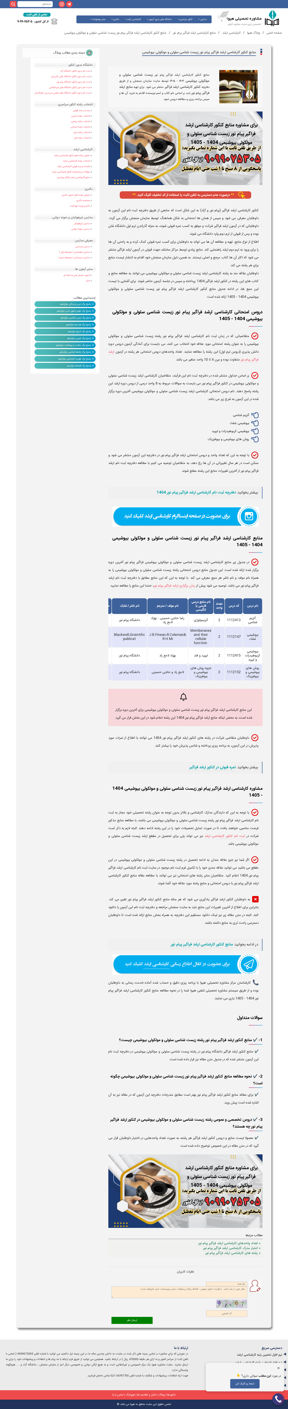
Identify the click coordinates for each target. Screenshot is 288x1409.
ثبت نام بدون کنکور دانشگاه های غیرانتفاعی (69, 87)
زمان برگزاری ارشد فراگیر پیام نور (174, 586)
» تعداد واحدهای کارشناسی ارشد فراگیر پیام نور (229, 1243)
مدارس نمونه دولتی (80, 229)
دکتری (116, 19)
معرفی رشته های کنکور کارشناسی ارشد (72, 155)
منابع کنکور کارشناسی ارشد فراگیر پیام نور (202, 945)
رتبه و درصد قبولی (81, 110)
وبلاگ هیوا (253, 33)
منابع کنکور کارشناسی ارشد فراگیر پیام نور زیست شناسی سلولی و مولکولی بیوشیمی (115, 33)
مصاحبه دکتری (83, 200)
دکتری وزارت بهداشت (80, 206)
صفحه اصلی (273, 33)
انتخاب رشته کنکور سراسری (75, 104)
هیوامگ (130, 1395)
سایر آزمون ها (84, 269)
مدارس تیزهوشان (82, 224)
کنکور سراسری (185, 19)
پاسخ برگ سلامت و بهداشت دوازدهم (73, 345)
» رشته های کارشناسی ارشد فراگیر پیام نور (233, 1253)
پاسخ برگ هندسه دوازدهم (78, 325)
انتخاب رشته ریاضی (80, 121)
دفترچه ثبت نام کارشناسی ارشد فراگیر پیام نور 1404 (196, 493)
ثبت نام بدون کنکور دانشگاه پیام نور (73, 82)
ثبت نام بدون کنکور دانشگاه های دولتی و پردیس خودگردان (62, 93)
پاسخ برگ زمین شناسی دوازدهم (76, 318)
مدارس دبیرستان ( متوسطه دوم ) (74, 258)
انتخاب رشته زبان (81, 132)
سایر (88, 281)
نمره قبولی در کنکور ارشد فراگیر (212, 767)
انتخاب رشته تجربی (80, 116)
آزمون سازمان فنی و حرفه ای (76, 275)
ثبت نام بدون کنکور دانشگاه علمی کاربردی (70, 76)
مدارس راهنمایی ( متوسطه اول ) (74, 252)
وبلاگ (161, 1395)
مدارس (203, 19)
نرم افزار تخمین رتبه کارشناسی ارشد (259, 1355)
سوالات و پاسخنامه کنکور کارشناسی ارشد (71, 172)
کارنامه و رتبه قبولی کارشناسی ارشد (73, 166)
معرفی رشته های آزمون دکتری (76, 195)
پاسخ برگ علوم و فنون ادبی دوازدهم (74, 311)
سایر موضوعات (98, 19)
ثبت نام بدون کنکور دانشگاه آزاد (75, 71)
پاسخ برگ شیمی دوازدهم (79, 338)
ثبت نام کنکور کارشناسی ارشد (225, 836)
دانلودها (171, 1395)
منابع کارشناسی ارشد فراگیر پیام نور (194, 33)
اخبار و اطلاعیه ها (146, 1395)
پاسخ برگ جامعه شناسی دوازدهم (75, 352)
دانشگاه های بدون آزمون (160, 19)
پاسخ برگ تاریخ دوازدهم (79, 331)
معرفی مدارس (84, 240)
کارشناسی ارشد (133, 19)
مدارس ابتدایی (82, 247)
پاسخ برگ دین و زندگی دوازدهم (75, 304)
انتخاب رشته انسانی (80, 127)
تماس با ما (117, 1395)
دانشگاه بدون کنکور (80, 65)
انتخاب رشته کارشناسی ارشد (76, 161)
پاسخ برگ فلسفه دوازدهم (79, 366)
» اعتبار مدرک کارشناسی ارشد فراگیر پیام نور (232, 1248)
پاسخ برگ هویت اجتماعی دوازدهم (74, 359)
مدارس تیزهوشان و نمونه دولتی (72, 217)
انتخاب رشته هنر (82, 138)
